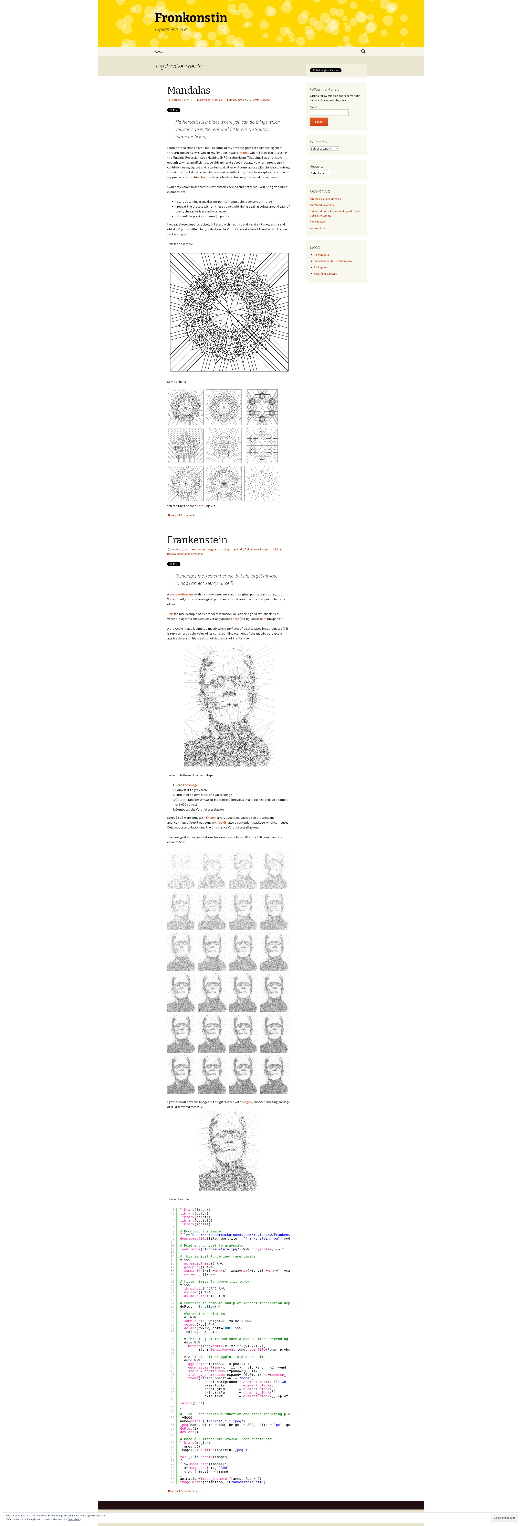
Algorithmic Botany (325, 273)
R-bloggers (321, 267)
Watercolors (317, 228)
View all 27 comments (184, 1491)
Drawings (205, 100)
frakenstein (252, 549)
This (170, 614)
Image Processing (218, 549)
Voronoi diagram (181, 594)
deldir (232, 100)
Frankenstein (197, 540)
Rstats (256, 100)
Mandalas (188, 90)
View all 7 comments (183, 515)
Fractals (217, 100)
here (200, 506)
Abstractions (318, 222)
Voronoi (265, 100)
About (159, 51)
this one (242, 153)
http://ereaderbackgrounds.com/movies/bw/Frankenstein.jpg (249, 1235)
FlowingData (321, 254)
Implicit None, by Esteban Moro (333, 261)
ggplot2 (242, 100)
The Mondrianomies (322, 205)
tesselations (184, 554)
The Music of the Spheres (325, 198)
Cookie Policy (74, 1519)
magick (274, 549)
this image (190, 785)
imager (264, 549)
